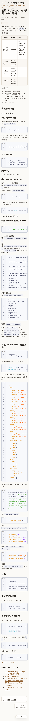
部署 (3, 574)
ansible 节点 (7, 113)
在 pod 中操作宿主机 (12, 676)
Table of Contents (21, 717)
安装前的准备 (7, 108)
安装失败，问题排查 (10, 616)
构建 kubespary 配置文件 (13, 346)
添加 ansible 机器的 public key (13, 221)
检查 (10, 324)
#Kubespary (5, 663)
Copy (25, 127)
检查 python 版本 (8, 118)
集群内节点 (5, 171)
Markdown (4, 23)
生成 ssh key (7, 154)
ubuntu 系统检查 (14, 238)
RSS (24, 6)
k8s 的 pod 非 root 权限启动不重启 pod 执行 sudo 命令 (16, 680)
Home (3, 6)
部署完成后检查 (8, 596)
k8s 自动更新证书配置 (12, 674)
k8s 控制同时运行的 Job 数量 (15, 672)
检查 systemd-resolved (11, 179)
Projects (10, 6)
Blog (3, 8)
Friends (18, 6)
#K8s (13, 663)
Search (12, 8)
